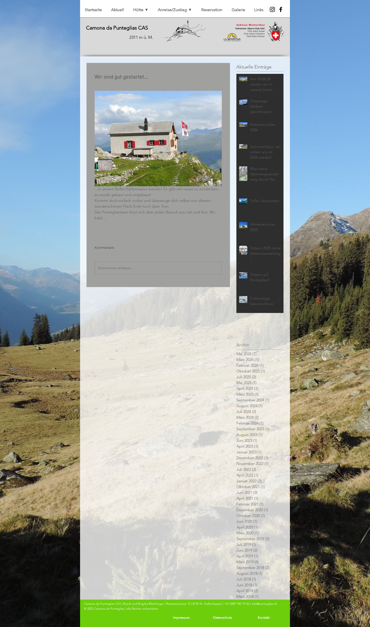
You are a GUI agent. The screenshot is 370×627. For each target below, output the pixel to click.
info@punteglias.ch (264, 604)
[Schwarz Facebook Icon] (280, 9)
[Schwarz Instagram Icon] (272, 9)
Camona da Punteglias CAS (117, 28)
